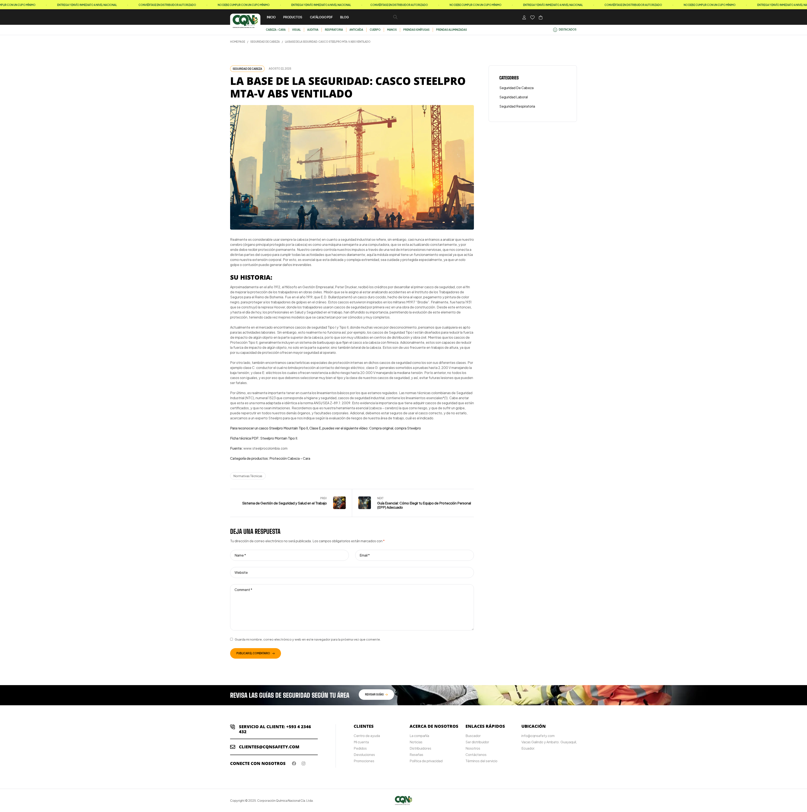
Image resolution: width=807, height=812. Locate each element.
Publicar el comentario (253, 653)
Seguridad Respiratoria (517, 106)
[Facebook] (294, 763)
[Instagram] (303, 763)
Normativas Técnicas (247, 476)
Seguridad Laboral (513, 97)
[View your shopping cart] (540, 17)
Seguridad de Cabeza (265, 41)
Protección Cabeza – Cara (289, 458)
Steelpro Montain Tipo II (278, 438)
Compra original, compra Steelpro (395, 428)
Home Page (237, 41)
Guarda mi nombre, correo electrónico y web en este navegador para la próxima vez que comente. (308, 639)
